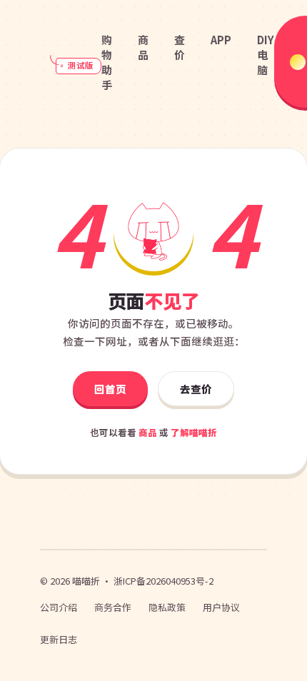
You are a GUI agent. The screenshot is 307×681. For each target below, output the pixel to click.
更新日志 (58, 639)
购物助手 (106, 62)
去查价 (196, 388)
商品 (143, 47)
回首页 (110, 388)
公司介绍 (58, 607)
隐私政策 (167, 607)
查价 (179, 47)
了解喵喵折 (194, 432)
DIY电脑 (265, 54)
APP (221, 39)
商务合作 (112, 607)
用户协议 (221, 607)
